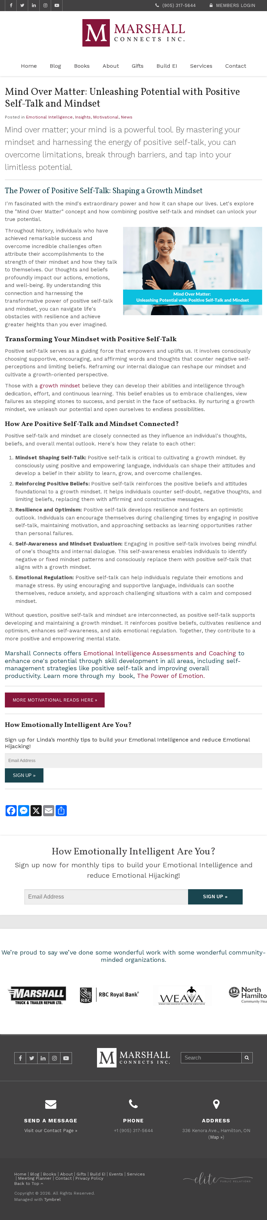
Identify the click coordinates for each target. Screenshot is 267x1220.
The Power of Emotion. (171, 675)
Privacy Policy (89, 1178)
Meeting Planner (34, 1178)
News (126, 117)
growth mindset (60, 386)
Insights (83, 117)
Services (201, 66)
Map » (216, 1137)
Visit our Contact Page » (50, 1130)
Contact (235, 66)
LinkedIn (33, 5)
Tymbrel (52, 1199)
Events (116, 1174)
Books (82, 66)
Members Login (235, 5)
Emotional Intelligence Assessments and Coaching (159, 653)
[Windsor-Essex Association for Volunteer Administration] (182, 994)
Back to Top (27, 1183)
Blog (55, 66)
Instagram (45, 5)
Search (247, 1057)
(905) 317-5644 (179, 5)
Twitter (22, 5)
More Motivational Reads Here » (55, 700)
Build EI (166, 66)
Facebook (10, 5)
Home (29, 66)
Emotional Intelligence (49, 117)
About (111, 66)
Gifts (138, 66)
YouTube (56, 5)
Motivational (106, 117)
